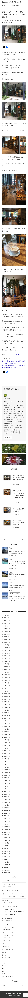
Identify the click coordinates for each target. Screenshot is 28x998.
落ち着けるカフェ (8, 22)
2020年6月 (5, 772)
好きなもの (5, 957)
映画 (3, 966)
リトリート (4, 880)
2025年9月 (5, 628)
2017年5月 (5, 870)
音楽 (3, 971)
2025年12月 (5, 620)
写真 (3, 968)
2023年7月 (5, 699)
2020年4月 (5, 778)
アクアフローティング (8, 924)
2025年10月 (5, 626)
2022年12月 (5, 718)
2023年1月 (5, 715)
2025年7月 (5, 634)
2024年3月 (5, 677)
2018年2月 (5, 845)
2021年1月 (5, 759)
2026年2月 (5, 615)
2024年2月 (5, 680)
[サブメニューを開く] (25, 881)
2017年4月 (5, 873)
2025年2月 (5, 647)
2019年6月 (5, 802)
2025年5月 (5, 639)
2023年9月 (5, 694)
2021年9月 (5, 756)
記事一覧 (7, 437)
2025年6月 (5, 637)
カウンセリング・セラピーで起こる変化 (12, 912)
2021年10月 (5, 753)
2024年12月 (5, 653)
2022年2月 (5, 742)
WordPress (17, 995)
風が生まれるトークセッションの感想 (12, 894)
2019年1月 (5, 816)
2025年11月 (5, 623)
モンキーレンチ (20, 993)
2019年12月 (5, 786)
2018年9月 (5, 826)
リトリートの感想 (7, 887)
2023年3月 (5, 710)
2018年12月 (5, 818)
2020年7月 (5, 769)
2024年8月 (5, 664)
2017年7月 (5, 864)
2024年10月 (5, 658)
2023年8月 (5, 696)
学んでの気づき (6, 949)
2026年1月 (5, 618)
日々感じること (6, 918)
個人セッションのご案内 (9, 906)
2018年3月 (5, 843)
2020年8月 (5, 767)
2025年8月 (5, 631)
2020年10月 (5, 764)
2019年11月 (5, 788)
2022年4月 (5, 737)
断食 (4, 943)
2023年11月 (5, 688)
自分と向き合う (6, 921)
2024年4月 (5, 675)
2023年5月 (5, 704)
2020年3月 (5, 780)
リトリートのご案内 (8, 884)
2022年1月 (5, 745)
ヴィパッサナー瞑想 (8, 927)
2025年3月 (5, 645)
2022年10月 (5, 723)
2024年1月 (5, 683)
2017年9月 (5, 859)
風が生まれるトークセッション (9, 890)
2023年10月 (5, 691)
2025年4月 (5, 642)
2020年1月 (5, 783)
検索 (23, 539)
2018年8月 (5, 829)
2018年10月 (5, 824)
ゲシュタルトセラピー (8, 935)
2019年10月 (5, 791)
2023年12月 (5, 685)
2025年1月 (5, 650)
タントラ (5, 946)
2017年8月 (5, 862)
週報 (3, 900)
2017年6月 (5, 867)
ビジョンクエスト (7, 932)
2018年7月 (5, 832)
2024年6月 (5, 669)
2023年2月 (5, 713)
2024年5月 (5, 672)
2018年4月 (5, 840)
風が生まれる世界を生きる (11, 2)
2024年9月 (5, 661)
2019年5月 (5, 805)
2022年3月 (5, 740)
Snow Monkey (7, 993)
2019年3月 (5, 810)
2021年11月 (5, 750)
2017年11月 (5, 854)
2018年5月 (5, 837)
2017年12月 (5, 851)
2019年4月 (5, 807)
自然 (3, 952)
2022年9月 (5, 726)
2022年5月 (5, 734)
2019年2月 (5, 813)
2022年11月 (5, 721)
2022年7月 (5, 731)
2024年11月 (5, 655)
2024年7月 (5, 666)
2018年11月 (5, 821)
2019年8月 (5, 797)
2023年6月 (5, 702)
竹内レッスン (6, 940)
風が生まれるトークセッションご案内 (12, 896)
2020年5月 (5, 775)
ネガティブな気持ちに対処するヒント (12, 914)
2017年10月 (5, 856)
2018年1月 (5, 848)
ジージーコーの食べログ (16, 354)
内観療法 (5, 930)
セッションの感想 (7, 909)
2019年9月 (5, 794)
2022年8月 (5, 729)
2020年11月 (5, 761)
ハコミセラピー (7, 938)
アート (3, 974)
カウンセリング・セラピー (8, 903)
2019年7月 (5, 799)
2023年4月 (5, 707)
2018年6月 (5, 835)
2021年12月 (5, 748)
